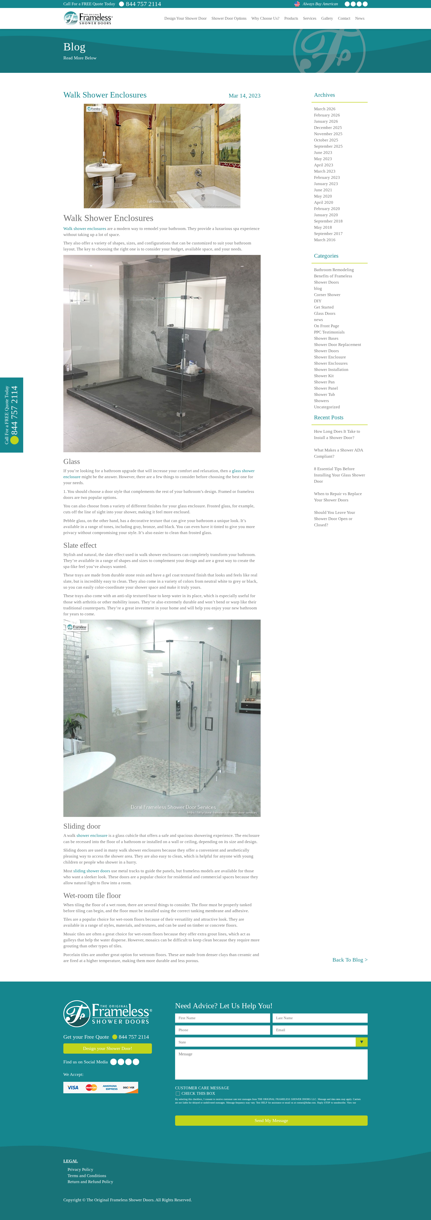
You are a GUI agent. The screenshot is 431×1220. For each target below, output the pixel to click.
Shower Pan (324, 382)
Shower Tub (324, 394)
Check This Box (198, 1093)
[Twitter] (353, 3)
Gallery (327, 18)
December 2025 (328, 127)
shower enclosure (92, 835)
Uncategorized (327, 407)
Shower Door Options (229, 18)
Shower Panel (326, 388)
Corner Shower (327, 294)
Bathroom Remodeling (334, 269)
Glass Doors (324, 313)
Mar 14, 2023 (245, 96)
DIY (318, 301)
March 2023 (324, 171)
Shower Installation (331, 369)
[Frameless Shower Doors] (107, 1013)
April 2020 (323, 202)
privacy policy (192, 1106)
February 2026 (327, 115)
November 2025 (328, 133)
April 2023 (323, 165)
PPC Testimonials (329, 332)
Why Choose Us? (265, 18)
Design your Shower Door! (107, 1048)
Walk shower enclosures (84, 228)
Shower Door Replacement (337, 344)
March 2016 (324, 239)
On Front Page (326, 326)
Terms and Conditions (86, 1175)
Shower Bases (326, 338)
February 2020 (327, 208)
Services (309, 18)
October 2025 (326, 140)
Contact (344, 18)
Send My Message (271, 1120)
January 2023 (326, 183)
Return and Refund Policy (90, 1181)
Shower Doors (326, 350)
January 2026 (326, 121)
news (318, 319)
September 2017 (328, 233)
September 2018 (328, 221)
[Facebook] (347, 3)
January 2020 (326, 215)
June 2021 (323, 190)
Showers (321, 400)
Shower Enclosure (330, 357)
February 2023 (327, 177)
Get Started (324, 307)
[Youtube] (365, 3)
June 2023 (323, 152)
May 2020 (323, 196)
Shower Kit (324, 375)
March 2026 (324, 109)
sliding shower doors (91, 871)
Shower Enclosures (331, 363)
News (359, 18)
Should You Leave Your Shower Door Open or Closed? (334, 518)
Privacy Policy (80, 1169)
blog (318, 288)
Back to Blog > (350, 960)
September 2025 (328, 146)
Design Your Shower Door (185, 18)
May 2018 (323, 227)
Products (291, 18)
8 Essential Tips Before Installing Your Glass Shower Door (339, 475)
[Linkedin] (359, 3)
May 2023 (323, 158)
